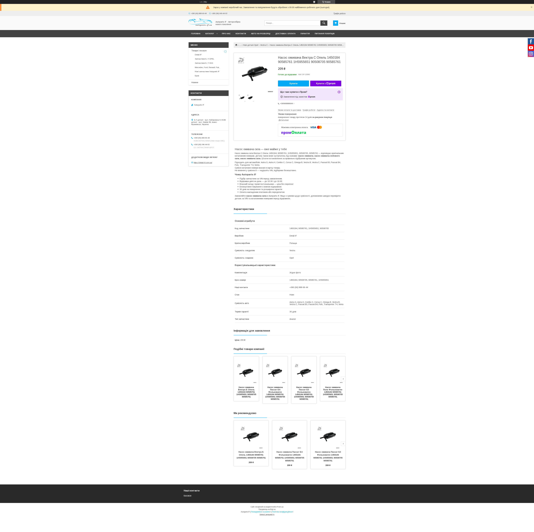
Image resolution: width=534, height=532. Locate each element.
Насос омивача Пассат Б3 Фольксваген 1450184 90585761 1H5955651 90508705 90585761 (304, 393)
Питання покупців (324, 34)
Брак (197, 76)
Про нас (226, 34)
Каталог (209, 34)
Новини (194, 82)
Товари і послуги (199, 50)
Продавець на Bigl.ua (267, 509)
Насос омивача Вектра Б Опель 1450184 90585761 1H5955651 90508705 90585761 (246, 392)
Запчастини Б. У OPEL (204, 59)
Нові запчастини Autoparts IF (207, 71)
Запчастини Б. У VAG (204, 63)
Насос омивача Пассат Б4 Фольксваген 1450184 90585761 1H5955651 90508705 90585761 (275, 393)
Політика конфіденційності (282, 512)
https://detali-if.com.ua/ (203, 163)
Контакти (241, 34)
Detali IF (198, 55)
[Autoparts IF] (200, 26)
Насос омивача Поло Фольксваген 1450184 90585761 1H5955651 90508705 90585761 (333, 392)
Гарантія (305, 34)
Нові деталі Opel (250, 45)
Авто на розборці (260, 34)
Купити (293, 83)
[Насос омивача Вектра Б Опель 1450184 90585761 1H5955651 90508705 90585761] (246, 370)
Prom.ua (280, 507)
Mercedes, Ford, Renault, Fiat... (207, 67)
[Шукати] (323, 23)
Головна (195, 34)
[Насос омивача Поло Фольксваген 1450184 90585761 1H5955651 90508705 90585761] (332, 370)
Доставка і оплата (285, 34)
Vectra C (264, 45)
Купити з (321, 83)
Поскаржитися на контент (261, 512)
